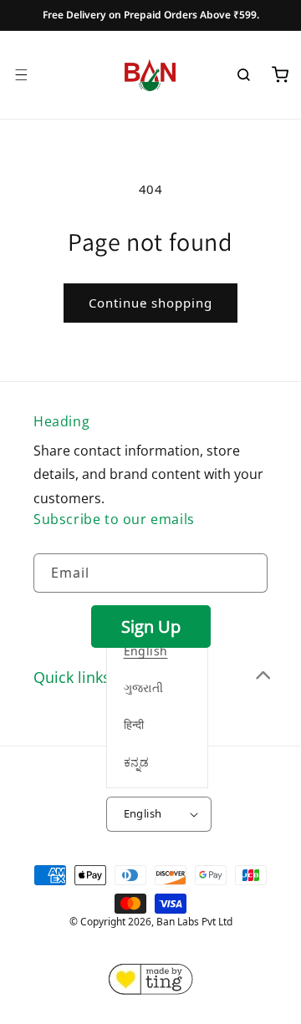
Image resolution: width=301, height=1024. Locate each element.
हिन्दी (134, 724)
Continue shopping (150, 302)
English (143, 813)
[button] (21, 74)
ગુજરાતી (144, 687)
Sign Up (151, 626)
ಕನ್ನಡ (137, 762)
